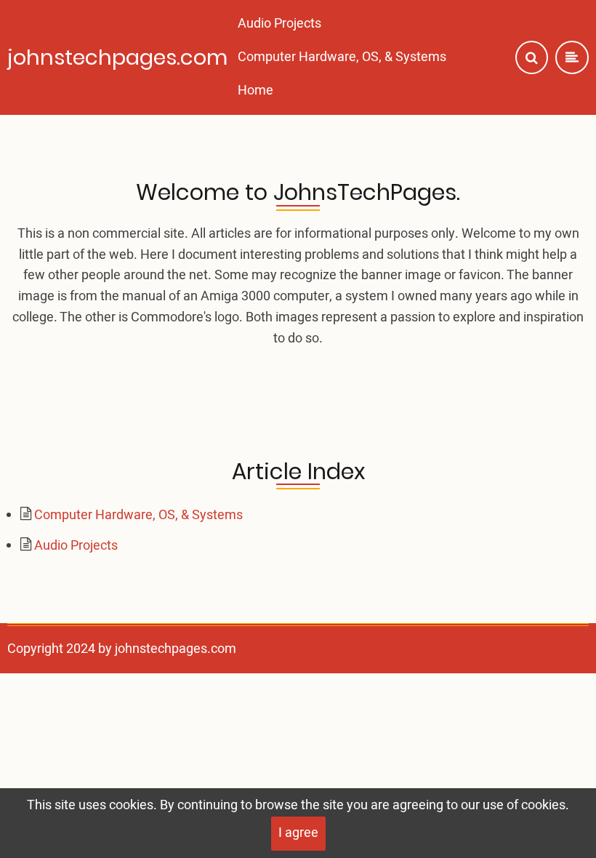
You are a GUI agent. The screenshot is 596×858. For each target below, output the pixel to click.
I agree (298, 833)
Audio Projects (279, 23)
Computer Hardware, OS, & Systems (342, 57)
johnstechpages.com (117, 57)
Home (255, 90)
